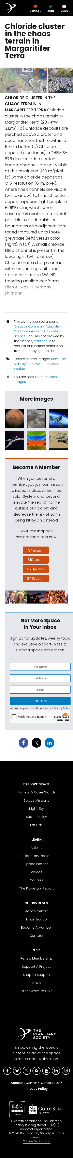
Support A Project (36, 966)
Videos (36, 872)
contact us (42, 341)
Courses (36, 880)
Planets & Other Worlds (37, 792)
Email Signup (36, 919)
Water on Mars (46, 364)
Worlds (19, 368)
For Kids (36, 825)
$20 (35, 569)
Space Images (36, 864)
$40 (35, 578)
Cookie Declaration (36, 1141)
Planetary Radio (37, 855)
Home (40, 377)
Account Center (24, 1082)
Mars (55, 359)
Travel (36, 983)
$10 (36, 559)
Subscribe (40, 701)
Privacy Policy (62, 708)
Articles (36, 847)
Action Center (36, 911)
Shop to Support (36, 974)
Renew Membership (36, 958)
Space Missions (36, 800)
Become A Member (36, 927)
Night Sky (36, 808)
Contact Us (50, 1082)
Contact (37, 935)
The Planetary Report (36, 888)
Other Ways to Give (36, 991)
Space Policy (36, 816)
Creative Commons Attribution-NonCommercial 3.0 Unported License (39, 331)
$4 (35, 550)
